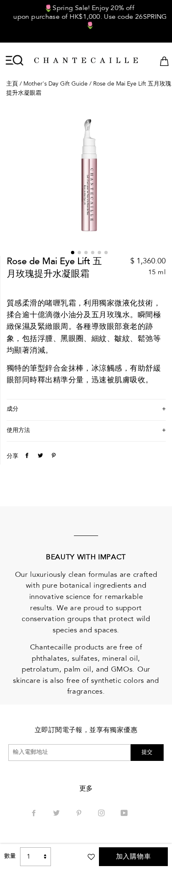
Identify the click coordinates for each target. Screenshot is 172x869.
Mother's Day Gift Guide (55, 84)
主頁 (12, 84)
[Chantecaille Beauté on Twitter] (57, 814)
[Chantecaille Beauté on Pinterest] (80, 814)
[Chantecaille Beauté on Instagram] (102, 814)
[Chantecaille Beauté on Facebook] (34, 814)
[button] (72, 252)
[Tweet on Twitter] (39, 456)
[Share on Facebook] (26, 456)
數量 (10, 856)
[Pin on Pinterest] (52, 456)
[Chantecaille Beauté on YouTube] (125, 814)
